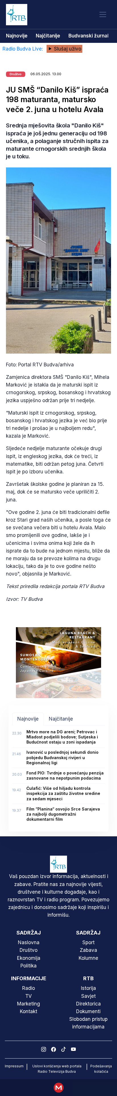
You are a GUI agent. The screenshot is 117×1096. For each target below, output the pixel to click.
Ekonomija (28, 958)
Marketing (28, 1004)
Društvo (28, 950)
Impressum (14, 1066)
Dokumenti (88, 1011)
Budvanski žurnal (88, 36)
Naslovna (28, 942)
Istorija (88, 988)
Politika (28, 966)
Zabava (88, 950)
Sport (88, 942)
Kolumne (88, 958)
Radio (28, 988)
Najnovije (17, 36)
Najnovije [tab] (28, 719)
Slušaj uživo (67, 49)
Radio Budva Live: (23, 49)
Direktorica (88, 1004)
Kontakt (28, 1011)
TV (28, 996)
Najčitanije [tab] (61, 719)
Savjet (88, 996)
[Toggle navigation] (103, 14)
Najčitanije (48, 36)
